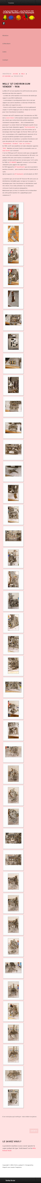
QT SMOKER (12, 162)
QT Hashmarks (19, 174)
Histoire (5, 35)
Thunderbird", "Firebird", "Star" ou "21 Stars (16, 143)
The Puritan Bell (30, 127)
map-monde (6, 150)
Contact (5, 60)
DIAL (4, 148)
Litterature (6, 43)
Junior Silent (10, 118)
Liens (4, 52)
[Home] (19, 15)
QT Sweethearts (20, 167)
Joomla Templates (16, 1167)
